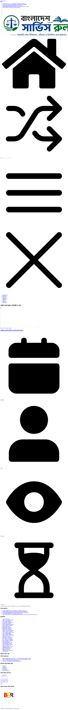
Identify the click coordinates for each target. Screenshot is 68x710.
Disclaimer (4, 667)
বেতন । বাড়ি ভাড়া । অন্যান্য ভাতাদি (8, 639)
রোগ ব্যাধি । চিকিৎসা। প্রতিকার (7, 643)
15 (7, 679)
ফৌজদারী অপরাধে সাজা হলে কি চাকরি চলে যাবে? (12, 660)
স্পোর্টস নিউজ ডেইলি (5, 651)
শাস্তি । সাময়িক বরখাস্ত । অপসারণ (8, 644)
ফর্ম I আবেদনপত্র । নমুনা (6, 636)
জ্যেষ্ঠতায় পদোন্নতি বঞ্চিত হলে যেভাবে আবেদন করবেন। (11, 330)
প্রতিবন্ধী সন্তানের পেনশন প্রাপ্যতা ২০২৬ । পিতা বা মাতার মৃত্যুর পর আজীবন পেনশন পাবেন (18, 658)
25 (3, 681)
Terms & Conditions (6, 670)
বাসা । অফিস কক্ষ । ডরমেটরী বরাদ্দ (7, 638)
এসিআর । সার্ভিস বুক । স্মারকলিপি (7, 625)
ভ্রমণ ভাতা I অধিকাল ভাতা (6, 641)
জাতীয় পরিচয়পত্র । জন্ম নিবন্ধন (7, 627)
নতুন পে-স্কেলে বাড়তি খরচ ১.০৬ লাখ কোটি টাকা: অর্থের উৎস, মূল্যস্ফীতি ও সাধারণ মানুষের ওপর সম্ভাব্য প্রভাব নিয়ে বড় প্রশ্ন (20, 614)
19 (4, 680)
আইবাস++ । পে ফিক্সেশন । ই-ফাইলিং (8, 619)
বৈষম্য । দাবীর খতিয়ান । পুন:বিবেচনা (8, 640)
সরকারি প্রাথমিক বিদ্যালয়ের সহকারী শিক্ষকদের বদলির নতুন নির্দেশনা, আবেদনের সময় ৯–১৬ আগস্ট (16, 6)
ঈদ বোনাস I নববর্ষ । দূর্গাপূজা (6, 623)
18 (3, 680)
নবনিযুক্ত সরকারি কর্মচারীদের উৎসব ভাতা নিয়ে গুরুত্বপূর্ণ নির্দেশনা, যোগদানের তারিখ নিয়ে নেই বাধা (16, 612)
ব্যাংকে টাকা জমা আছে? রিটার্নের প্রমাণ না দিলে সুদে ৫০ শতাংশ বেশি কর (12, 5)
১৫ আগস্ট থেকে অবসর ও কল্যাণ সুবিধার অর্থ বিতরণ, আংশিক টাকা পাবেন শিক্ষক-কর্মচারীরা (15, 4)
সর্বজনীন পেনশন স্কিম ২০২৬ (6, 648)
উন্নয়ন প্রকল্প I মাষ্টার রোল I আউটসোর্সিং (8, 624)
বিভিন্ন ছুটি (4, 297)
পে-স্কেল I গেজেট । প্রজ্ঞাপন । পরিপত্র (8, 632)
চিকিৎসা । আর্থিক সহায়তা (6, 626)
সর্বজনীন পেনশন (5, 301)
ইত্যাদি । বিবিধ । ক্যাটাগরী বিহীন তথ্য (8, 622)
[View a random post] (34, 156)
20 (5, 680)
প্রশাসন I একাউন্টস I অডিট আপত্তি (7, 634)
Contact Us (4, 666)
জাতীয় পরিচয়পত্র (5, 298)
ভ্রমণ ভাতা (4, 300)
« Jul (1, 684)
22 (7, 680)
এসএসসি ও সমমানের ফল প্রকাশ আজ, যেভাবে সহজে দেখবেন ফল (11, 7)
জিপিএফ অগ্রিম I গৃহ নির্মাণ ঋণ (7, 628)
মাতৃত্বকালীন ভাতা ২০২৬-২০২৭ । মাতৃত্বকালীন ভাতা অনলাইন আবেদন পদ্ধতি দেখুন (14, 3)
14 (6, 679)
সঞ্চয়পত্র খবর (4, 302)
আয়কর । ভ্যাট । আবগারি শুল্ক (7, 620)
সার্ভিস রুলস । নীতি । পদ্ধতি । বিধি (8, 650)
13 (5, 679)
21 (6, 680)
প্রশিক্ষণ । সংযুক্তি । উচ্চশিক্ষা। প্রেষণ (8, 635)
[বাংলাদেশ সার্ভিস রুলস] (34, 89)
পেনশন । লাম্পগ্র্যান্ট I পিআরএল (7, 633)
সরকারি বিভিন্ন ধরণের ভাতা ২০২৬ (7, 647)
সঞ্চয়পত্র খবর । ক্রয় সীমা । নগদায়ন (8, 646)
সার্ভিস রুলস (4, 299)
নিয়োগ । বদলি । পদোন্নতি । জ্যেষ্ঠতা (5, 328)
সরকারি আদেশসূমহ (5, 295)
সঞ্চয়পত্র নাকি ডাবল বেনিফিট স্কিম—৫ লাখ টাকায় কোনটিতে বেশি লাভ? (12, 613)
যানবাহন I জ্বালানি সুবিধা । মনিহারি (7, 642)
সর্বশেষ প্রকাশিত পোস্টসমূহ (6, 649)
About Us (4, 665)
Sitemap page (5, 669)
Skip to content (2, 0)
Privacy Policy (5, 668)
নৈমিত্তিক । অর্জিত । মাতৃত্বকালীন (7, 631)
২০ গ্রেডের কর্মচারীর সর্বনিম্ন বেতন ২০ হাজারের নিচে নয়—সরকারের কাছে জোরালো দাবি (14, 610)
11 (3, 679)
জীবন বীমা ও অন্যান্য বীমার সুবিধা (7, 629)
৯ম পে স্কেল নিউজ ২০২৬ (6, 618)
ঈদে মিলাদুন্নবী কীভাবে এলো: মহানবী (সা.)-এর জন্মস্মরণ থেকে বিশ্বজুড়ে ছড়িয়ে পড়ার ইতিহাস (15, 611)
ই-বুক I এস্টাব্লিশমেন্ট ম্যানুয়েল (7, 621)
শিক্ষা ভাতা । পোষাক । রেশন (7, 645)
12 (4, 679)
